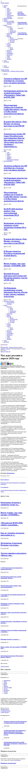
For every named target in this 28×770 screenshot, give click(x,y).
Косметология (10, 22)
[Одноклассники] (4, 364)
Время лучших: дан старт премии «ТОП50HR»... (11, 514)
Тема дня (8, 351)
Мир (5, 7)
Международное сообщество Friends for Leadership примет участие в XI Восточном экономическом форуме (15, 109)
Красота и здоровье (9, 21)
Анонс (8, 57)
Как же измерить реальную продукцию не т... (12, 534)
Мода (11, 47)
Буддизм (12, 42)
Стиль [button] (8, 326)
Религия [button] (9, 316)
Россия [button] (5, 74)
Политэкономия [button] (8, 161)
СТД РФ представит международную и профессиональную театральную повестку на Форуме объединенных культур (15, 732)
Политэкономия (8, 18)
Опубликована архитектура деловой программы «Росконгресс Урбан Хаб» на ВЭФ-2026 (15, 94)
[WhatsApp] (12, 364)
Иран (5, 684)
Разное (5, 25)
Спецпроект (10, 53)
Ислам (11, 38)
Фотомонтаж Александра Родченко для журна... (11, 544)
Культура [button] (9, 306)
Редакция (6, 67)
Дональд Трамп (8, 687)
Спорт (8, 43)
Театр (11, 29)
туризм (5, 693)
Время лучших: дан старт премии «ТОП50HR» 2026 (15, 264)
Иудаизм (12, 40)
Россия (5, 5)
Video (8, 56)
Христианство (14, 39)
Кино (11, 28)
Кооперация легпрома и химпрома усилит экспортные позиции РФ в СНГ (15, 226)
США (5, 682)
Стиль (8, 46)
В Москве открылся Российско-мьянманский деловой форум (14, 253)
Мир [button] (5, 151)
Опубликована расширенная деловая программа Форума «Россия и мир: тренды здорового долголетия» (15, 292)
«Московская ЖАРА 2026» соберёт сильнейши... (12, 524)
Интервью (9, 54)
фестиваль (6, 690)
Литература (13, 31)
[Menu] (1, 71)
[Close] (1, 1)
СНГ (8, 8)
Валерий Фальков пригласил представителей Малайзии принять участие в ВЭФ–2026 (15, 277)
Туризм (9, 45)
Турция (6, 691)
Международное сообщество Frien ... (22, 24)
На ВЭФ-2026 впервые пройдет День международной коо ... (11, 586)
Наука (8, 35)
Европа (9, 9)
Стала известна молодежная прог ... (22, 34)
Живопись (12, 32)
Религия (9, 36)
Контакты (6, 61)
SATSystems (17, 760)
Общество (9, 33)
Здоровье (9, 24)
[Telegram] (6, 364)
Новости (9, 59)
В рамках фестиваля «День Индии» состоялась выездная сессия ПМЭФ (15, 124)
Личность (9, 52)
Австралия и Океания (10, 16)
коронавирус (7, 680)
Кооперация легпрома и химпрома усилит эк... (11, 503)
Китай (5, 683)
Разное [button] (5, 305)
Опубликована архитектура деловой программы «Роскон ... (11, 577)
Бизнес (5, 19)
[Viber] (10, 364)
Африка (9, 14)
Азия (8, 11)
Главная (3, 348)
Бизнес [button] (5, 234)
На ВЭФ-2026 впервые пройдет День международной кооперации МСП (13, 212)
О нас (5, 60)
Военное (9, 50)
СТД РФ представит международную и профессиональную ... (11, 568)
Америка (9, 12)
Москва (6, 686)
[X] (8, 364)
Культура (9, 26)
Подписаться (4, 344)
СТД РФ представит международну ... (22, 13)
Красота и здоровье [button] (9, 301)
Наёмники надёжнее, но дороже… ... (11, 639)
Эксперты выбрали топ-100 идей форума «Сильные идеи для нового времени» (15, 81)
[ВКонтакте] (1, 364)
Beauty (11, 49)
